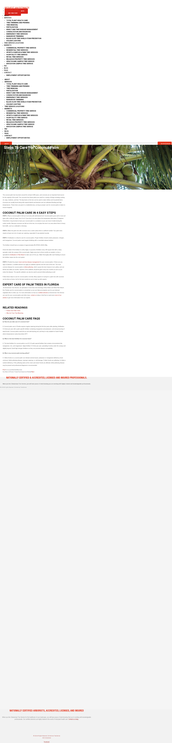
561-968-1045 (12, 13)
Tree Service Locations (14, 43)
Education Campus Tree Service (19, 64)
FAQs (6, 70)
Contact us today (73, 719)
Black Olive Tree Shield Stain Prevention (23, 38)
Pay (5, 66)
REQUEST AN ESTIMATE (17, 8)
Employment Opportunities (18, 75)
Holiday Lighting (13, 41)
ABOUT (6, 15)
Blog (6, 68)
